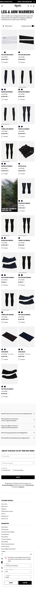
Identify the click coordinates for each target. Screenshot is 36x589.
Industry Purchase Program (8, 532)
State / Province (9, 569)
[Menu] (2, 6)
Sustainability (4, 541)
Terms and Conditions (7, 485)
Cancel (11, 582)
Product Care (4, 518)
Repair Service (4, 516)
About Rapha (4, 527)
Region (7, 563)
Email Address (6, 456)
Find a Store (4, 504)
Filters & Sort (8, 26)
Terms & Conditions (6, 539)
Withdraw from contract (7, 511)
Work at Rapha (4, 529)
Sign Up (18, 477)
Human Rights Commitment (8, 549)
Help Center (4, 506)
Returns (3, 513)
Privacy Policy (30, 485)
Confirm (25, 582)
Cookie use (21, 487)
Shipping (3, 509)
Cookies (3, 551)
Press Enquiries (5, 534)
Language (8, 575)
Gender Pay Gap (5, 546)
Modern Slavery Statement (7, 544)
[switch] (28, 26)
